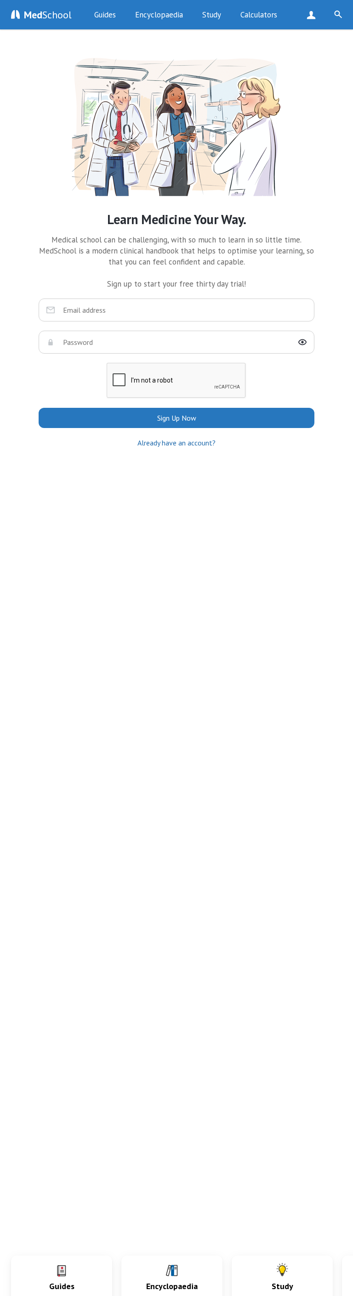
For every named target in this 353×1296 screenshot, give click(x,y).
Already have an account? (176, 442)
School (48, 14)
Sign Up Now (313, 14)
